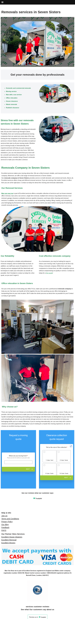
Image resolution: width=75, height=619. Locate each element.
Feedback (5, 527)
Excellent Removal (8, 540)
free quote (49, 273)
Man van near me (7, 193)
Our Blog (5, 525)
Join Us (4, 516)
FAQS (3, 530)
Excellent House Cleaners (11, 537)
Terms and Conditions (10, 519)
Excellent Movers (8, 543)
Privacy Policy (7, 522)
